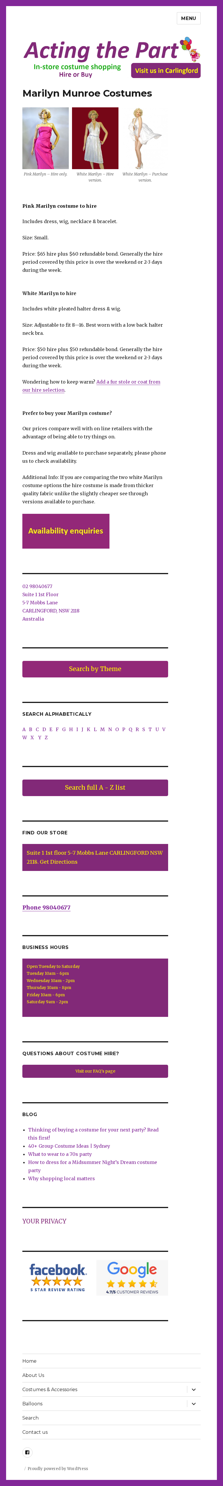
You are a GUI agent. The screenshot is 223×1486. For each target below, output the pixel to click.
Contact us (35, 1432)
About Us (33, 1375)
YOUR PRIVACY (44, 1221)
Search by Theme (95, 669)
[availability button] (95, 531)
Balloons (32, 1404)
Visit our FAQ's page (95, 1071)
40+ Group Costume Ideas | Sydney (69, 1146)
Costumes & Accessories (49, 1389)
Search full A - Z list (95, 787)
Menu (188, 18)
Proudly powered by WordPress (58, 1468)
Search (30, 1418)
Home (29, 1361)
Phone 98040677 (46, 907)
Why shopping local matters (61, 1178)
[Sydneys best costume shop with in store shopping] (111, 57)
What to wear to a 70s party (60, 1154)
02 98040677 (37, 586)
